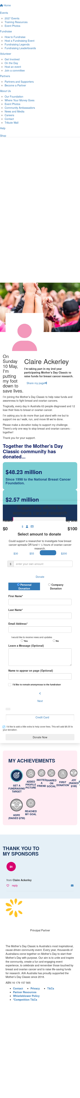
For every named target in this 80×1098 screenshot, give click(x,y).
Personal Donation (24, 586)
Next (40, 701)
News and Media (14, 111)
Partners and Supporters (19, 81)
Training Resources (16, 22)
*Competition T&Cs (25, 999)
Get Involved (12, 59)
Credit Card (42, 717)
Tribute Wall (11, 122)
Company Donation (57, 586)
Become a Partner (15, 85)
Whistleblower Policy (26, 996)
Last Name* (15, 610)
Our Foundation (14, 96)
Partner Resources (24, 992)
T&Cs (50, 988)
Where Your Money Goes (19, 100)
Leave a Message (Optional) (26, 645)
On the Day (11, 63)
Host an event (13, 67)
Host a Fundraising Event (19, 40)
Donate (40, 577)
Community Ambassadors (20, 107)
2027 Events (12, 18)
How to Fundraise (15, 37)
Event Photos (12, 26)
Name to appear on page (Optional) (30, 670)
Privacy (35, 988)
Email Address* (18, 623)
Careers (9, 115)
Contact (9, 119)
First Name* (15, 596)
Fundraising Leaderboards (20, 48)
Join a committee (15, 70)
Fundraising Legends (17, 44)
